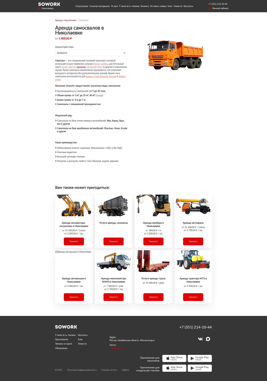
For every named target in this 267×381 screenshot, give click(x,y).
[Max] (208, 339)
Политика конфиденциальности (82, 370)
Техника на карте (63, 343)
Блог (170, 6)
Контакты (188, 6)
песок (97, 63)
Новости (178, 6)
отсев (64, 67)
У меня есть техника (129, 6)
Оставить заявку (158, 6)
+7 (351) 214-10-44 (217, 4)
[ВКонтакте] (200, 339)
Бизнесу (145, 6)
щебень (104, 63)
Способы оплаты (109, 370)
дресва (71, 67)
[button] (74, 241)
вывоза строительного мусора (101, 76)
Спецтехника (81, 6)
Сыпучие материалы (99, 6)
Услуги (114, 6)
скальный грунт (95, 67)
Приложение (61, 339)
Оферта (125, 370)
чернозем (81, 67)
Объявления (61, 348)
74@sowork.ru (116, 348)
